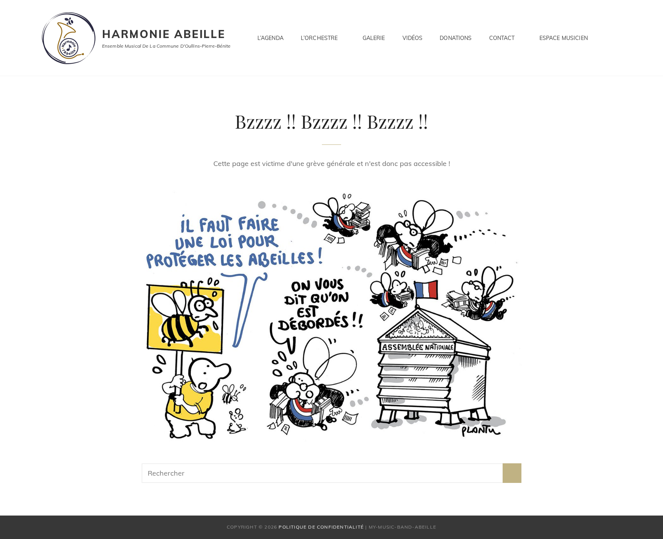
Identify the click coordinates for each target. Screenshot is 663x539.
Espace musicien (563, 38)
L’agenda (270, 38)
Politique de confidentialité (321, 527)
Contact (502, 38)
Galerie (374, 38)
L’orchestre (319, 38)
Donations (456, 38)
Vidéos (412, 38)
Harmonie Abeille (164, 34)
